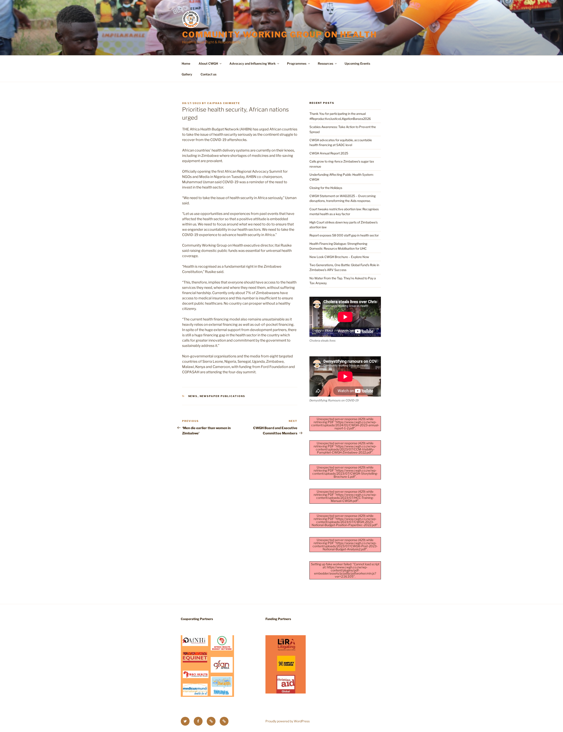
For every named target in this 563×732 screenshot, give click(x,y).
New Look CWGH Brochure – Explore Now (339, 257)
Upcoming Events (357, 63)
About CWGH (208, 63)
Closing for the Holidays (325, 188)
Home (186, 63)
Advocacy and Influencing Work (252, 63)
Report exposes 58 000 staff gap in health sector (344, 235)
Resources (325, 63)
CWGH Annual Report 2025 (328, 153)
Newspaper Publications (222, 396)
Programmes (296, 63)
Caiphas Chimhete (223, 103)
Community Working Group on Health (279, 34)
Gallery (187, 74)
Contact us (208, 74)
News (193, 396)
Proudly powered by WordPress (287, 721)
